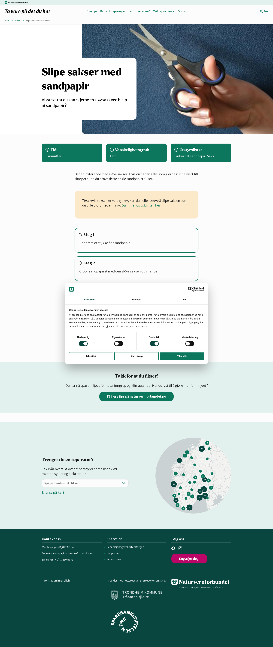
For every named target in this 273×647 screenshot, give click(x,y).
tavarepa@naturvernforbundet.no (72, 553)
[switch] (118, 343)
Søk (265, 11)
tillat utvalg (136, 356)
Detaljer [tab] (136, 299)
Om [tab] (184, 299)
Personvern (114, 559)
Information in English (56, 580)
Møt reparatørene (164, 11)
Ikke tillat (91, 356)
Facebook (173, 548)
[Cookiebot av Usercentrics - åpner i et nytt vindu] (190, 289)
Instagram (180, 548)
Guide (17, 20)
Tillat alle (182, 356)
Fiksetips (92, 11)
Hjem (7, 20)
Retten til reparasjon (112, 11)
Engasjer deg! (189, 559)
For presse (113, 553)
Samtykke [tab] (89, 299)
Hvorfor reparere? (139, 11)
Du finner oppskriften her (140, 205)
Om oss (182, 11)
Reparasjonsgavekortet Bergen (125, 547)
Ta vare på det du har (27, 11)
